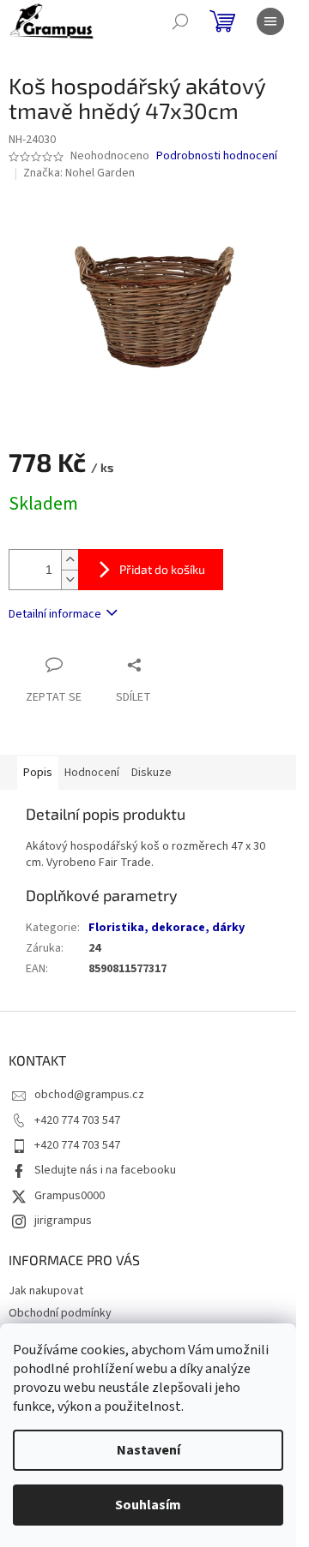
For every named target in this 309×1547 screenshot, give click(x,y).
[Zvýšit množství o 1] (69, 560)
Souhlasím (148, 1505)
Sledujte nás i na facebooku (105, 1170)
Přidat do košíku (162, 569)
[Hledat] (180, 21)
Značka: (79, 173)
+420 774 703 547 (77, 1120)
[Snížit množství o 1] (69, 579)
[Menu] (270, 21)
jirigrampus (63, 1220)
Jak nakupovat (46, 1290)
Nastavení (148, 1450)
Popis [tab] (37, 772)
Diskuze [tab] (151, 772)
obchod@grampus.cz (89, 1094)
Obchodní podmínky (60, 1313)
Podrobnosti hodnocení (216, 156)
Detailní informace (55, 614)
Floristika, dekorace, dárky (166, 927)
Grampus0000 (69, 1195)
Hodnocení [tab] (91, 772)
